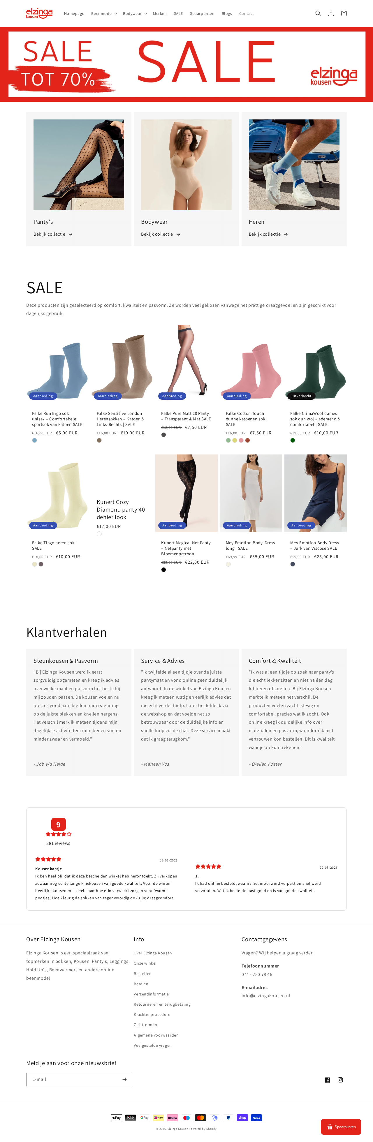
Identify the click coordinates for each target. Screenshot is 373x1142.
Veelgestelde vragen (153, 1045)
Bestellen (143, 973)
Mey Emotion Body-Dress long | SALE (250, 545)
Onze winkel (145, 963)
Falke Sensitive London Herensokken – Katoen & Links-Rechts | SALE (121, 419)
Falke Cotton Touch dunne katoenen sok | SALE (247, 419)
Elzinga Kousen (178, 1129)
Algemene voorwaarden (156, 1035)
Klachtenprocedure (152, 1014)
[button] (103, 13)
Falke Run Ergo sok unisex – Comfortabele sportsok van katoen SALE (57, 419)
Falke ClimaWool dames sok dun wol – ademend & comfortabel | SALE (315, 419)
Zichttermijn (145, 1024)
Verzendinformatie (151, 994)
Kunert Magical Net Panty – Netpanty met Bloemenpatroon (186, 548)
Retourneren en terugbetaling (162, 1004)
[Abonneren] (124, 1079)
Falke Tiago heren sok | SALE (54, 545)
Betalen (141, 983)
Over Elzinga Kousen (153, 953)
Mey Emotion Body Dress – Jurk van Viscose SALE (314, 545)
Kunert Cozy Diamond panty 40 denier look (121, 509)
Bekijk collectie (50, 234)
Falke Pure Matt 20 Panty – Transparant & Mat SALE (186, 416)
